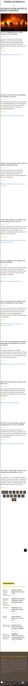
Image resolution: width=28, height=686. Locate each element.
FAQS (11, 684)
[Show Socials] (22, 682)
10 (15, 496)
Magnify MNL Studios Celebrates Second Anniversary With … (18, 600)
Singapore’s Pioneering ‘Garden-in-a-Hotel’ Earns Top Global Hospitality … (17, 636)
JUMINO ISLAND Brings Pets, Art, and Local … (17, 591)
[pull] (14, 6)
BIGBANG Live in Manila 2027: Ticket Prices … (17, 609)
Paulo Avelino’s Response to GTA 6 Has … (17, 618)
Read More (3, 50)
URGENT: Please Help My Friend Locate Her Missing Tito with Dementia (14, 164)
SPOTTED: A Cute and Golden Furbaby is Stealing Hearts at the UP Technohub (13, 424)
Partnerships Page (20, 671)
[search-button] (25, 550)
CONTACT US (4, 684)
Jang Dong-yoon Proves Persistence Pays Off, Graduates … (18, 626)
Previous (4, 492)
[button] (3, 682)
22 (23, 496)
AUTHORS (8, 683)
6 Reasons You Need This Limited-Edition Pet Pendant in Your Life (13, 96)
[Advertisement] (14, 565)
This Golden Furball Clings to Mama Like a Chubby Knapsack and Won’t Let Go (13, 471)
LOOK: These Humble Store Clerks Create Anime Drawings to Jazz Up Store (13, 220)
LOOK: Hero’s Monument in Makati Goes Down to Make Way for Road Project (13, 302)
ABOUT (14, 683)
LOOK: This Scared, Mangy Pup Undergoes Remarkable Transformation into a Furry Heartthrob (14, 343)
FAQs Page (9, 672)
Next (14, 499)
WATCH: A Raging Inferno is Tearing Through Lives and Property (12, 33)
